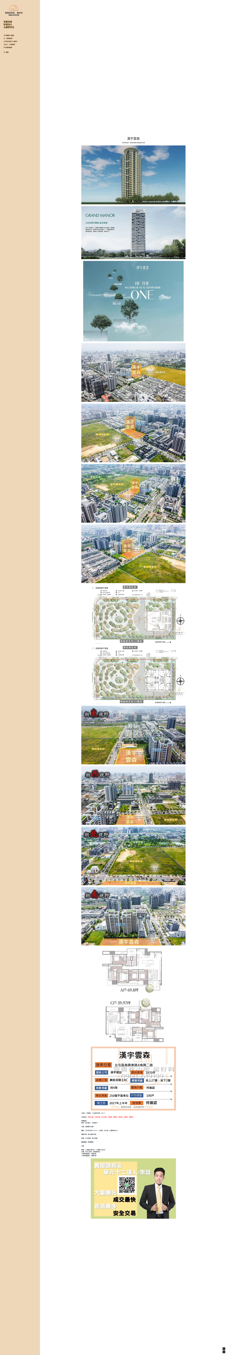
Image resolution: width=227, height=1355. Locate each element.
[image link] (14, 11)
